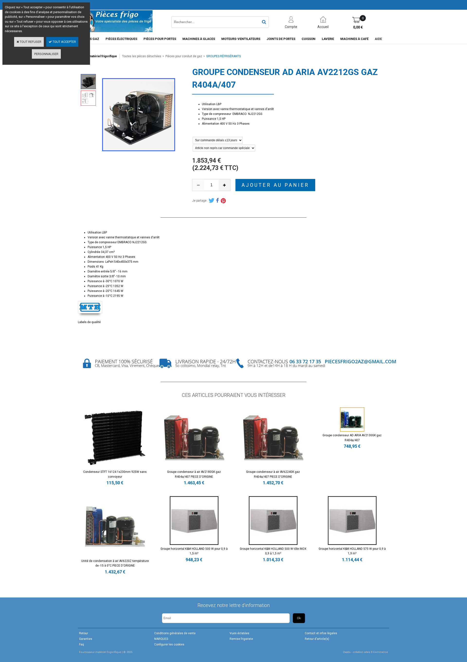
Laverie (328, 39)
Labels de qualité (89, 322)
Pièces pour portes (160, 39)
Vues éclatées (239, 633)
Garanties (85, 639)
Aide (378, 39)
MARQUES (161, 639)
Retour (83, 633)
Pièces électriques (121, 39)
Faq (81, 644)
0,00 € (358, 27)
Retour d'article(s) (317, 639)
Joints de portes (281, 39)
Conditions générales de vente (175, 633)
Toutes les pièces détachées (141, 56)
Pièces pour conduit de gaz (183, 56)
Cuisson (308, 39)
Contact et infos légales (321, 633)
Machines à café (354, 39)
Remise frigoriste (241, 639)
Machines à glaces (198, 39)
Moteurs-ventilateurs (240, 39)
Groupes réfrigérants (223, 56)
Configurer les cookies (169, 644)
